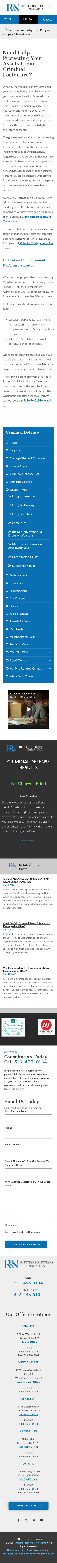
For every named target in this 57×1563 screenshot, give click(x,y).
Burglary (15, 450)
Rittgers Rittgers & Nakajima (30, 1542)
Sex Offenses (19, 660)
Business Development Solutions (21, 1553)
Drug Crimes (18, 489)
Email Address (14, 1144)
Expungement (18, 583)
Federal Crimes (19, 590)
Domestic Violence (21, 481)
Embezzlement (18, 575)
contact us (46, 243)
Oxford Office (28, 1479)
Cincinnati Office (28, 1414)
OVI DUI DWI (19, 652)
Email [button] (30, 18)
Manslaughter (18, 629)
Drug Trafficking (23, 505)
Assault (14, 442)
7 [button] (33, 840)
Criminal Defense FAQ (25, 474)
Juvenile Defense (20, 621)
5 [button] (30, 840)
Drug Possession (23, 496)
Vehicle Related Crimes (26, 668)
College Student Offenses (27, 458)
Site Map (26, 1549)
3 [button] (26, 840)
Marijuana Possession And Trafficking (25, 546)
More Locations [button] (28, 1505)
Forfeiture (19, 522)
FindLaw (49, 1553)
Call (49, 19)
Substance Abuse (24, 565)
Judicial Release (19, 613)
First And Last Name (16, 1111)
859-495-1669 (28, 1456)
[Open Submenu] (50, 458)
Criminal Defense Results (28, 764)
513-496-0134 (28, 243)
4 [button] (28, 840)
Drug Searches (22, 514)
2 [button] (24, 840)
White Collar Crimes (21, 676)
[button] (9, 18)
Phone (8, 1127)
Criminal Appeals (19, 466)
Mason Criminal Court (22, 636)
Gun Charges (17, 598)
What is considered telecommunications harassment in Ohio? (26, 970)
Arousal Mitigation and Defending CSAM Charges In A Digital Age (26, 880)
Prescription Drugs (25, 557)
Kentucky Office (28, 1446)
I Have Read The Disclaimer (26, 1231)
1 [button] (22, 840)
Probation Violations (22, 644)
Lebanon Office (28, 1341)
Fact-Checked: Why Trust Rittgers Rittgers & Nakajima (26, 32)
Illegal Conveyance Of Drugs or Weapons (25, 533)
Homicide (15, 606)
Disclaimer (11, 1224)
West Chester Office (29, 1381)
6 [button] (32, 840)
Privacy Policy (40, 1549)
